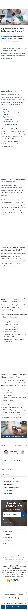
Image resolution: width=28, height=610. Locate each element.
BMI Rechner (9, 531)
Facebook (9, 598)
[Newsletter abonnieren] (23, 514)
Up (3, 607)
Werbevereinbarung (8, 522)
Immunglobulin (7, 124)
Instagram (12, 598)
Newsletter (8, 537)
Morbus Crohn (10, 337)
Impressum (3, 469)
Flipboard (18, 598)
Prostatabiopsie (8, 490)
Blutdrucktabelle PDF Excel (11, 481)
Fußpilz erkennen (9, 484)
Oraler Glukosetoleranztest (12, 487)
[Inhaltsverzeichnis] (16, 607)
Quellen (6, 460)
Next (25, 452)
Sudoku (7, 544)
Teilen (18, 460)
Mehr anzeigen (8, 493)
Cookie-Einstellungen (10, 594)
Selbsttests (8, 540)
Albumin (5, 109)
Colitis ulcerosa (21, 334)
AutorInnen (20, 594)
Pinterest (15, 598)
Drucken (6, 464)
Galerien (7, 534)
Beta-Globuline (7, 119)
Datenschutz (11, 469)
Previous (2, 452)
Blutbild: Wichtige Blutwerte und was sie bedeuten (14, 429)
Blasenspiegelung (9, 478)
